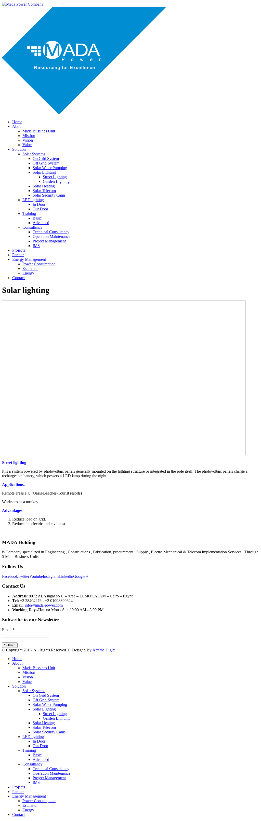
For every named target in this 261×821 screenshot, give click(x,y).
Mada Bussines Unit (38, 131)
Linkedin (66, 576)
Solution (19, 149)
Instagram (51, 576)
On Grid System (46, 158)
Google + (80, 576)
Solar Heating (44, 186)
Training (29, 213)
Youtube (36, 576)
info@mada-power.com (44, 605)
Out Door (40, 209)
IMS (36, 245)
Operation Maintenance (51, 236)
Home (17, 122)
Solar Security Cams (49, 195)
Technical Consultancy (51, 232)
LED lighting (33, 200)
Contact (18, 278)
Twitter (23, 576)
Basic (37, 218)
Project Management (49, 241)
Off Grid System (46, 163)
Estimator (30, 268)
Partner (18, 255)
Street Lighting (55, 177)
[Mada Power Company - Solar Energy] (23, 4)
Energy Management (29, 259)
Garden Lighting (56, 181)
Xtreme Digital (104, 650)
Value (27, 145)
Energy (28, 273)
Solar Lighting (44, 172)
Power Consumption (39, 264)
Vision (27, 140)
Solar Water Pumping (50, 168)
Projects (18, 250)
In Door (39, 204)
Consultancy (32, 227)
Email (8, 629)
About (17, 126)
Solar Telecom (44, 190)
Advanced (41, 223)
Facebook (10, 576)
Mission (28, 135)
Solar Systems (33, 154)
